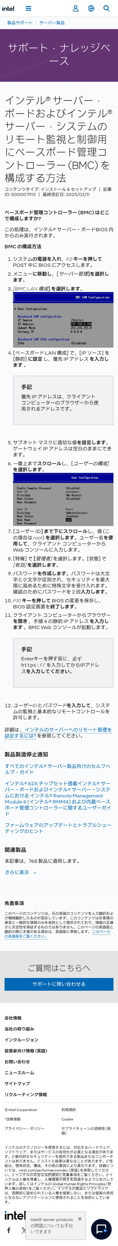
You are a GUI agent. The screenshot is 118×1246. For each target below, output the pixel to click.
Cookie (67, 1119)
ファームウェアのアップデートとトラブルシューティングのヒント (58, 828)
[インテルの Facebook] (9, 1230)
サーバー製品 (52, 23)
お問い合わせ (17, 1062)
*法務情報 (13, 1119)
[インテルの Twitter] (24, 1230)
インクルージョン (21, 1040)
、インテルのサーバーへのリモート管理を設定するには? (58, 733)
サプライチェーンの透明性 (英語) (86, 1131)
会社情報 (13, 1018)
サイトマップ (17, 1083)
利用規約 (68, 1109)
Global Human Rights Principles (79, 1184)
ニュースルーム (19, 1073)
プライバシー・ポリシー (24, 1128)
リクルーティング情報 (26, 1094)
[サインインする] (75, 8)
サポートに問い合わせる (59, 984)
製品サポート (20, 23)
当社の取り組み (19, 1029)
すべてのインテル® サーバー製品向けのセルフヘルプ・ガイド (57, 769)
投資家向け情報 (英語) (26, 1051)
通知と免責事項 (64, 1174)
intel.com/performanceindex (43, 1170)
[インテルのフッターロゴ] (16, 1215)
